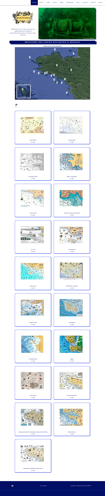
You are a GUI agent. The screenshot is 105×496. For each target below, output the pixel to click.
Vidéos (61, 2)
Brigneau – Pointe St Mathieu (72, 176)
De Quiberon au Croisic (33, 322)
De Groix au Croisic (33, 286)
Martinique (72, 359)
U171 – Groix (33, 249)
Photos (55, 2)
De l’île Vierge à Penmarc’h (33, 176)
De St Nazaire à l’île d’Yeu (33, 359)
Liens (77, 2)
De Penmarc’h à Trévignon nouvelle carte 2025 (72, 213)
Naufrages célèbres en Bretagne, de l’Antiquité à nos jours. (33, 468)
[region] (67, 23)
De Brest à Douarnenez (72, 431)
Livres (48, 2)
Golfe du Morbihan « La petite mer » (72, 286)
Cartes (41, 2)
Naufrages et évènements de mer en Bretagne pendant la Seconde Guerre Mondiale (33, 431)
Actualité (85, 2)
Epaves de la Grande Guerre (72, 395)
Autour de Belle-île (72, 322)
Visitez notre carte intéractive (52, 46)
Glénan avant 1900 (33, 395)
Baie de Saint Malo (33, 140)
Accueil (34, 2)
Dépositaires (69, 2)
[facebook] (12, 485)
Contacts (93, 2)
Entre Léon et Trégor (71, 140)
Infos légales (43, 485)
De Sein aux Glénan (33, 213)
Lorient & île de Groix (71, 249)
